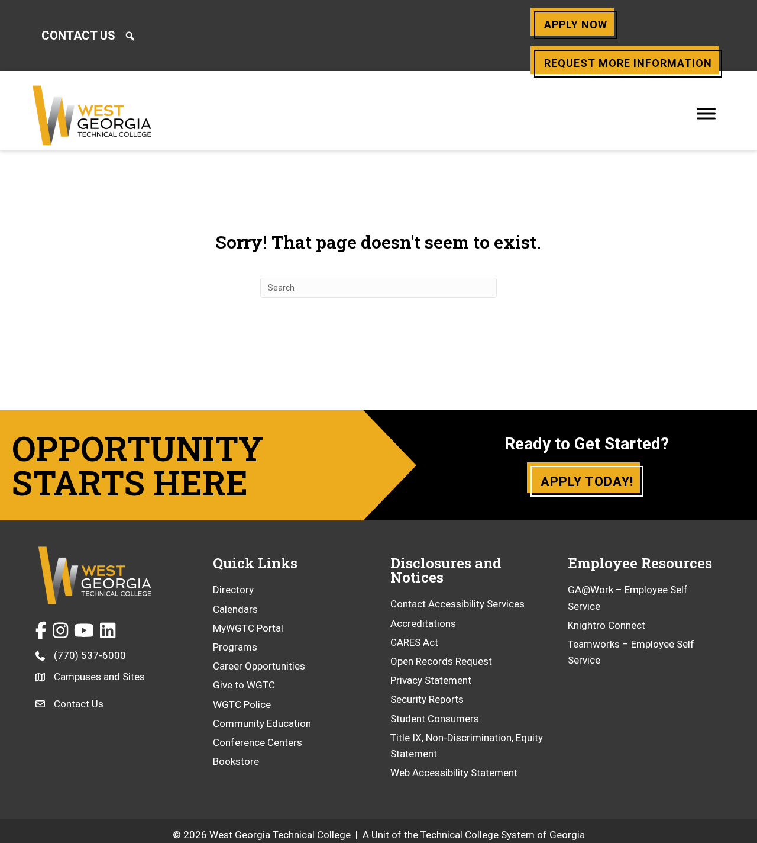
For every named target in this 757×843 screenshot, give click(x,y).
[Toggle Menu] (706, 113)
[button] (130, 36)
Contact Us (78, 35)
